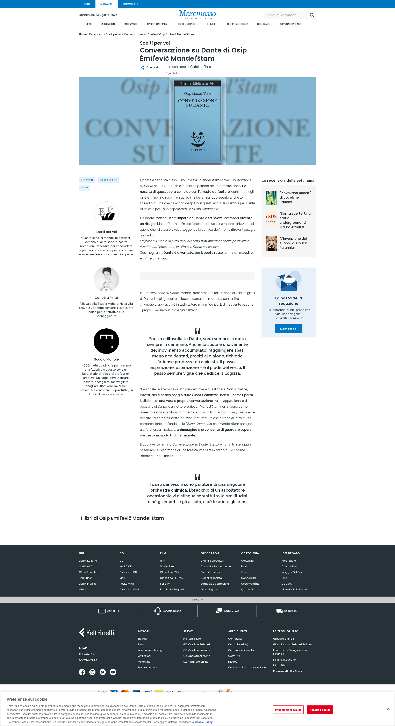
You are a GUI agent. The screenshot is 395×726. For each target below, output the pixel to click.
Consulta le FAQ (238, 644)
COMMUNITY (130, 4)
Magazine (86, 654)
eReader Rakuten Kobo (296, 589)
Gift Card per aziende (196, 650)
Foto (284, 578)
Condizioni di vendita (241, 650)
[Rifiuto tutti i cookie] (388, 708)
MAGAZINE (106, 4)
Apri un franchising (150, 650)
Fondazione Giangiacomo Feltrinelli (290, 652)
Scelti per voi (106, 232)
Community (88, 660)
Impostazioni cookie (288, 709)
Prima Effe (279, 665)
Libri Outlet (85, 578)
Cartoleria (247, 560)
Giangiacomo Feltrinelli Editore (292, 644)
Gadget (287, 583)
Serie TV (165, 583)
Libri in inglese (87, 583)
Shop (83, 648)
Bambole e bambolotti (215, 583)
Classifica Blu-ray (171, 578)
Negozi (142, 638)
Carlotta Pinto (106, 298)
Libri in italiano (88, 560)
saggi (84, 187)
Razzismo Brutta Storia (287, 671)
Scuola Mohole (106, 359)
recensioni (87, 180)
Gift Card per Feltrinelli (196, 644)
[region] (197, 709)
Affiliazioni (144, 656)
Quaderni (247, 589)
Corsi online (289, 566)
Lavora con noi (147, 667)
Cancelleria (248, 578)
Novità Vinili (127, 583)
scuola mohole (108, 180)
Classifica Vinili (129, 589)
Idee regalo (289, 560)
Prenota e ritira (192, 638)
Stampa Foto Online (195, 661)
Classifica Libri (88, 572)
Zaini (244, 572)
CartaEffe (234, 656)
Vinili (122, 578)
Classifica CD (128, 572)
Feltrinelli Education (285, 659)
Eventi (141, 644)
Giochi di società (211, 578)
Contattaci (288, 329)
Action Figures (209, 589)
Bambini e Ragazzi (172, 589)
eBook (83, 589)
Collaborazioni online (196, 656)
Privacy (232, 661)
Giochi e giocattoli (212, 560)
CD (121, 560)
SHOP (87, 4)
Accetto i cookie (320, 709)
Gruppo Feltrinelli (283, 638)
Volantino (144, 661)
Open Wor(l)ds (250, 583)
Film (162, 560)
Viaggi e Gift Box (292, 572)
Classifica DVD (169, 572)
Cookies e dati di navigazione (247, 667)
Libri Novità (85, 566)
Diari (244, 566)
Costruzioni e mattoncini (216, 566)
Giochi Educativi (211, 572)
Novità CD (126, 566)
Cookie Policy (204, 722)
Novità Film (167, 566)
